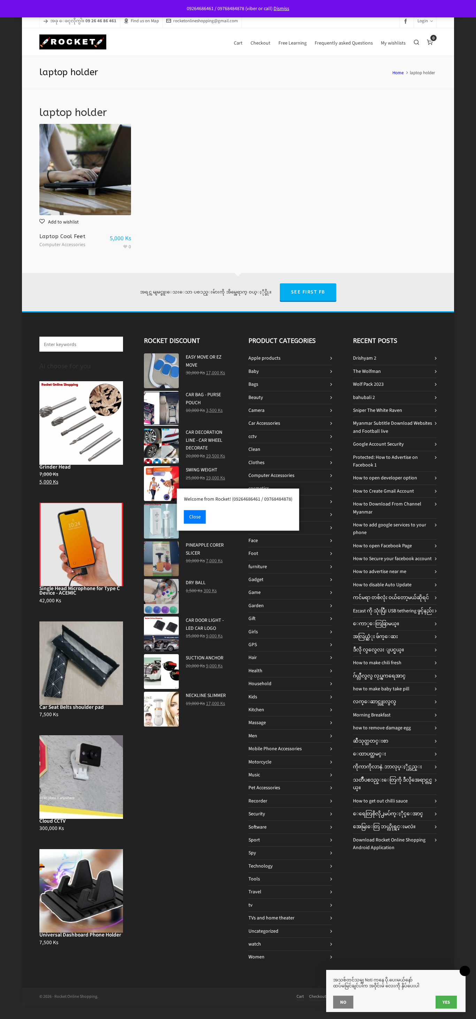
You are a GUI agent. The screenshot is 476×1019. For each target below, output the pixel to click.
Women (256, 957)
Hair (252, 657)
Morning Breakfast (372, 715)
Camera (256, 410)
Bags (253, 384)
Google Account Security (378, 444)
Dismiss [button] (281, 8)
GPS (252, 644)
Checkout (317, 996)
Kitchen (256, 709)
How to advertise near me (379, 571)
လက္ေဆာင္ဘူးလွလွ (374, 701)
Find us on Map (145, 21)
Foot (253, 553)
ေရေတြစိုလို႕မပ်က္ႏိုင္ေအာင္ (388, 813)
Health (255, 670)
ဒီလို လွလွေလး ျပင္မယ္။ (378, 649)
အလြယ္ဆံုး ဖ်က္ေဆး (375, 636)
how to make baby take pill (381, 688)
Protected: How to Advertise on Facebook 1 (385, 461)
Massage (257, 722)
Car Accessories (264, 423)
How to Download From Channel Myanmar (387, 508)
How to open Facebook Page (382, 545)
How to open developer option (385, 478)
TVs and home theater (271, 918)
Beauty (255, 397)
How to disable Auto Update (382, 584)
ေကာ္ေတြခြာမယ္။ (376, 623)
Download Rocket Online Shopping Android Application (389, 844)
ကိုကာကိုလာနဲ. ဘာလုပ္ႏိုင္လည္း (387, 766)
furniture (257, 566)
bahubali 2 (364, 397)
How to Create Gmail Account (383, 491)
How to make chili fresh (377, 662)
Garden (256, 605)
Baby (253, 371)
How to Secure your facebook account (392, 558)
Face (253, 540)
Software (257, 827)
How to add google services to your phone (389, 529)
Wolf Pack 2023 (368, 384)
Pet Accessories (264, 787)
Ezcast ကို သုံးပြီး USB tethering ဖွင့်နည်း (393, 611)
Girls (253, 631)
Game (254, 592)
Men (252, 735)
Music (254, 774)
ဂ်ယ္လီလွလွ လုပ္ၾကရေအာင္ (379, 676)
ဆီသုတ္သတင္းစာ (370, 741)
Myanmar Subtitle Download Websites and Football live (392, 427)
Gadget (255, 579)
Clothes (256, 462)
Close (195, 517)
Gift (251, 618)
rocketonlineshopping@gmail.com (205, 21)
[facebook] (406, 21)
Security (256, 813)
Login (422, 21)
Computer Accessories (62, 244)
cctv (252, 436)
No (343, 1002)
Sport (254, 840)
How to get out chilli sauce (380, 801)
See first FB (308, 292)
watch (254, 944)
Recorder (257, 801)
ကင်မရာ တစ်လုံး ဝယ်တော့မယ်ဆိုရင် (391, 597)
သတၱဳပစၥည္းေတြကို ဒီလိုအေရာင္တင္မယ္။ (392, 784)
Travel (254, 891)
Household (259, 683)
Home (398, 73)
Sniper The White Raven (377, 410)
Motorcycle (259, 762)
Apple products (264, 358)
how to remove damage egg (382, 727)
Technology (260, 866)
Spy (252, 852)
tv (250, 905)
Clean (254, 449)
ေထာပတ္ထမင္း (369, 754)
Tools (254, 879)
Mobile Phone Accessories (275, 748)
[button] (59, 222)
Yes (446, 1002)
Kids (252, 696)
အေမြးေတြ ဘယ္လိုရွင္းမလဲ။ (384, 826)
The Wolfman (367, 371)
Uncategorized (263, 931)
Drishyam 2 (364, 358)
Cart (300, 996)
